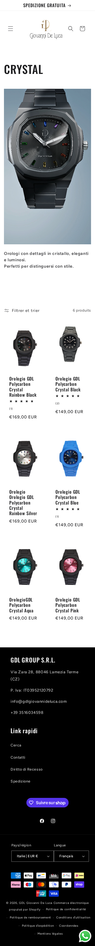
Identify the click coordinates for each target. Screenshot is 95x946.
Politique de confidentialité (66, 909)
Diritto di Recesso (27, 769)
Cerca (16, 745)
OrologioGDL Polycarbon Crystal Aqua (21, 605)
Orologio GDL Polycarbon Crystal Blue (67, 497)
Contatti (18, 757)
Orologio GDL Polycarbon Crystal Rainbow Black (23, 386)
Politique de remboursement (30, 917)
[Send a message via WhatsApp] (85, 936)
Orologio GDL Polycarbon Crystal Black (68, 384)
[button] (10, 28)
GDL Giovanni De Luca (36, 903)
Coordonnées (68, 925)
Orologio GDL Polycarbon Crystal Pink (67, 605)
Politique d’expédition (38, 925)
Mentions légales (50, 933)
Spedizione (21, 781)
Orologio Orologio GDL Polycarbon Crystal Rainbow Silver (23, 502)
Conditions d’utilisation (73, 917)
